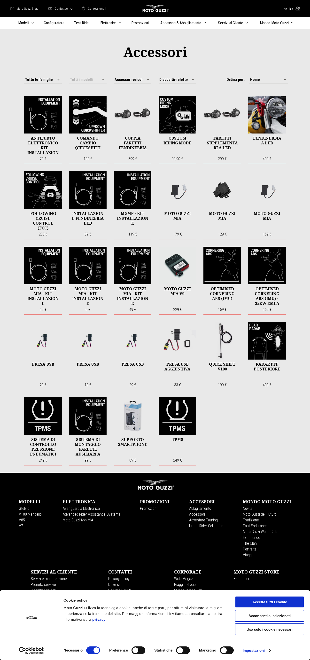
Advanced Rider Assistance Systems (91, 514)
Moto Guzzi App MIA (78, 520)
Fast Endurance (255, 526)
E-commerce (243, 578)
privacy (99, 619)
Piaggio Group (185, 584)
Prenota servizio (43, 584)
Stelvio (24, 508)
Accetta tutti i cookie (269, 602)
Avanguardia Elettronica (81, 508)
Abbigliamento (200, 508)
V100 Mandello (30, 514)
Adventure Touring (203, 520)
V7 (21, 526)
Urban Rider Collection (206, 526)
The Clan (250, 543)
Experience (251, 537)
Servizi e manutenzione (49, 578)
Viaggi (247, 555)
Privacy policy (119, 578)
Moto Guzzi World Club (260, 531)
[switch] (138, 650)
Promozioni (148, 508)
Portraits (249, 549)
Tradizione (251, 520)
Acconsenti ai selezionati (269, 616)
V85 (22, 520)
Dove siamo (117, 584)
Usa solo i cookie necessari (270, 629)
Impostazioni (254, 650)
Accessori (197, 514)
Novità (248, 508)
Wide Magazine (185, 578)
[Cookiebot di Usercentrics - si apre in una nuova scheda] (31, 650)
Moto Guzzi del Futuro (260, 514)
